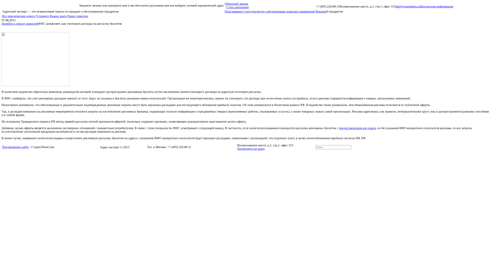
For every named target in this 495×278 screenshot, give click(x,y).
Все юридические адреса (18, 16)
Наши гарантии (77, 16)
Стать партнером (237, 7)
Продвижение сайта (15, 147)
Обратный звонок (236, 3)
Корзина (321, 11)
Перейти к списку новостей (20, 23)
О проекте (42, 16)
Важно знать (58, 16)
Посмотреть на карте (251, 148)
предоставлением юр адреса (357, 128)
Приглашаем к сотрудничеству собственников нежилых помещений (270, 11)
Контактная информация (436, 6)
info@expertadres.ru (407, 6)
